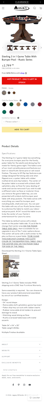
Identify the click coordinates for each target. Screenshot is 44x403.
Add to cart (22, 129)
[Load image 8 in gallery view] (34, 48)
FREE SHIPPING (6, 68)
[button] (34, 8)
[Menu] (3, 8)
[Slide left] (4, 2)
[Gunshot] (14, 93)
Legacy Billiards (18, 395)
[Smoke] (4, 93)
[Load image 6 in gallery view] (22, 48)
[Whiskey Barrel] (9, 93)
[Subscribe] (40, 370)
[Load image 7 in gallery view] (28, 48)
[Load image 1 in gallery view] (9, 48)
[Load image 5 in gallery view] (16, 48)
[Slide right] (40, 2)
